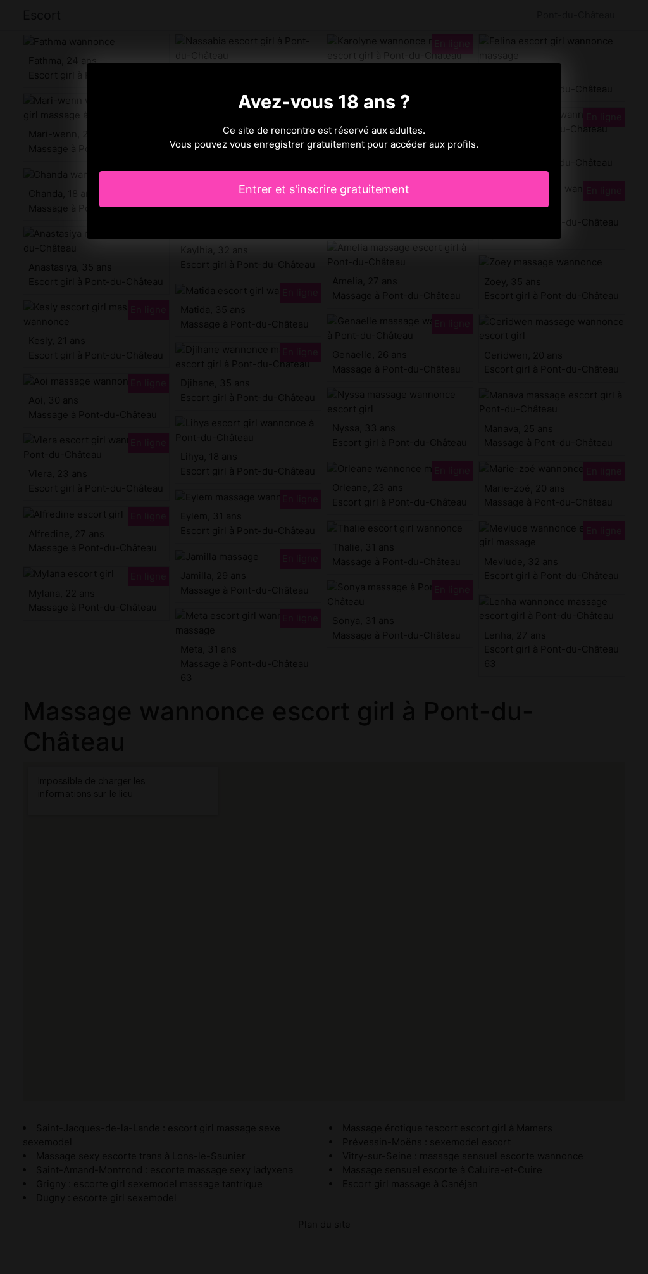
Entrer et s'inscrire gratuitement (324, 189)
